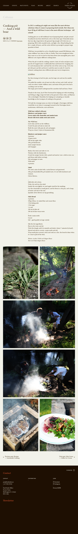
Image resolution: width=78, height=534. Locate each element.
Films (33, 5)
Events (14, 5)
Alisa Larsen (19, 41)
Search (56, 5)
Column (6, 5)
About (48, 5)
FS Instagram (56, 484)
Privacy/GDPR (57, 488)
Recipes (40, 5)
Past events (24, 5)
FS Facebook (56, 482)
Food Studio (70, 5)
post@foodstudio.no (8, 482)
